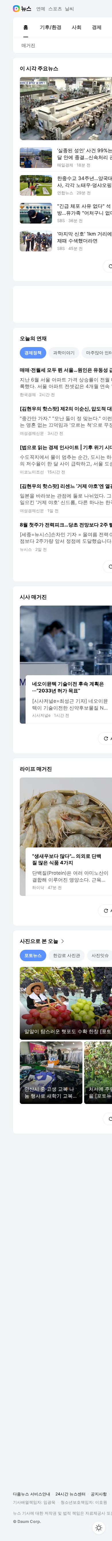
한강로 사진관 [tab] (66, 955)
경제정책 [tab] (33, 352)
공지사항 (99, 1493)
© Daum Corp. (27, 1521)
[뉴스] (26, 8)
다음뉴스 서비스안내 (31, 1493)
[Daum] (17, 8)
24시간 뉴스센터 (70, 1493)
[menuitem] (25, 27)
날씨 (69, 8)
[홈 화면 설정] (98, 1528)
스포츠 (55, 8)
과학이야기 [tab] (64, 352)
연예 (40, 8)
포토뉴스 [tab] (33, 955)
